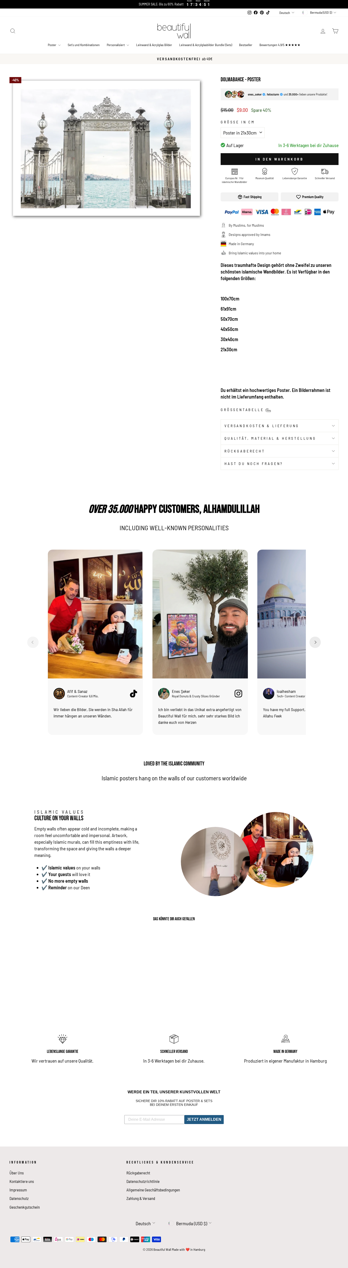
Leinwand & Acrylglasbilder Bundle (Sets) (205, 45)
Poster (52, 45)
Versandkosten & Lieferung (261, 425)
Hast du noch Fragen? (253, 463)
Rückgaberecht (244, 451)
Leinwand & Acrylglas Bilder (154, 45)
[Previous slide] (33, 642)
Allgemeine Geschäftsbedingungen (153, 1189)
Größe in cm (238, 122)
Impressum (18, 1189)
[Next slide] (315, 642)
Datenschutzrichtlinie (143, 1181)
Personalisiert (116, 45)
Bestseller (245, 45)
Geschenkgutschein (24, 1207)
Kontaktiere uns (21, 1181)
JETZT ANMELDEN (204, 1119)
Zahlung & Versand (140, 1198)
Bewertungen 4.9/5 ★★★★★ (279, 45)
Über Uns (16, 1172)
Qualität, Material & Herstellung (270, 438)
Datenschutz (19, 1198)
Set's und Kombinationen (84, 45)
